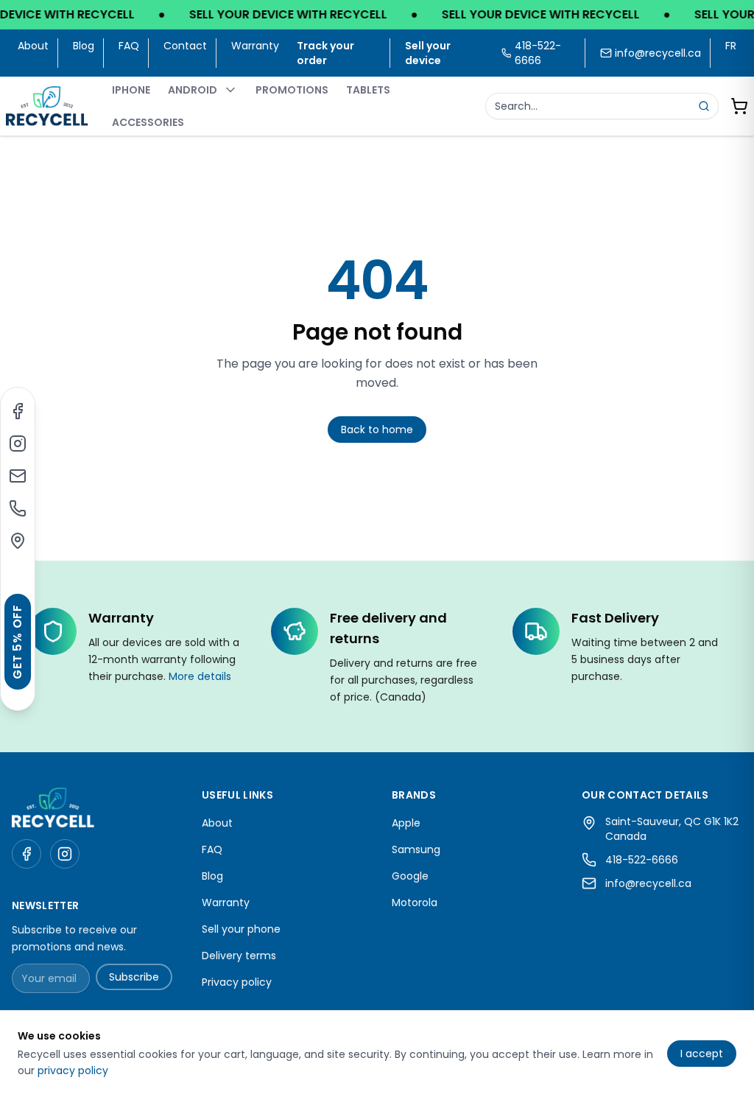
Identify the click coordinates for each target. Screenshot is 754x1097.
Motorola (414, 902)
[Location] (18, 541)
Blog (83, 45)
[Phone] (18, 508)
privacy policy (73, 1070)
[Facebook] (18, 411)
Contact (185, 45)
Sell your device (428, 53)
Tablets (368, 90)
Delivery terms (239, 955)
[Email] (18, 476)
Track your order (325, 53)
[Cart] (739, 106)
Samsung (416, 849)
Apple (406, 823)
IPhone (131, 90)
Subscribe (134, 977)
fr (730, 45)
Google (410, 876)
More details (200, 676)
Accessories (148, 122)
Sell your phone (241, 929)
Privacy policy (237, 982)
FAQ (129, 45)
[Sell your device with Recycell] (377, 14)
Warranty (255, 45)
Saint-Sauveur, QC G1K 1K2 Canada (672, 829)
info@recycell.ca (658, 53)
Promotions (292, 90)
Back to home (377, 429)
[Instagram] (18, 443)
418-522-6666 (641, 859)
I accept (701, 1053)
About (33, 45)
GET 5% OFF (17, 641)
